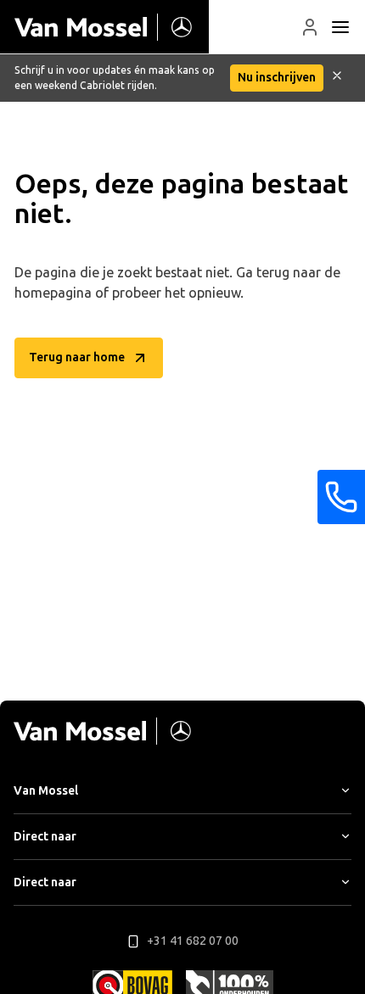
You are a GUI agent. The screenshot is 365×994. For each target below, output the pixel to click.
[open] (340, 27)
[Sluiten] (337, 78)
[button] (309, 27)
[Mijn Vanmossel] (309, 27)
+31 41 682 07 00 (193, 941)
